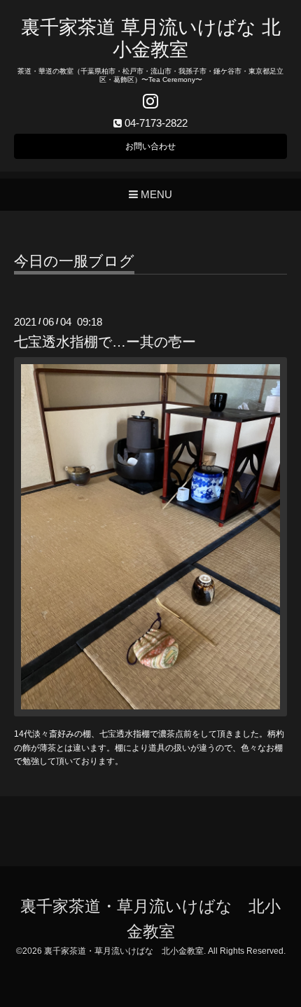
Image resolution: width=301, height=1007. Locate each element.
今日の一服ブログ (74, 261)
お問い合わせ (150, 146)
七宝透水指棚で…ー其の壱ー (105, 341)
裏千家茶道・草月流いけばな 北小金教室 (124, 951)
